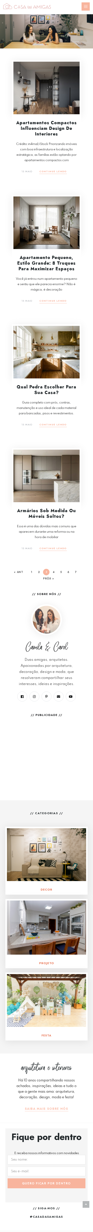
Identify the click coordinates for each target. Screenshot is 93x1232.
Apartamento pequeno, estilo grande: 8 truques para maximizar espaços (46, 263)
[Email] (59, 696)
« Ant (18, 572)
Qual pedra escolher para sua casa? (46, 390)
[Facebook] (22, 696)
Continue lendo (53, 171)
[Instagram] (34, 696)
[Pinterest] (46, 696)
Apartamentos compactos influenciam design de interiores (46, 128)
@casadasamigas (46, 1217)
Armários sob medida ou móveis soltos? (46, 513)
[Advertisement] (46, 750)
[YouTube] (71, 696)
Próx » (48, 579)
